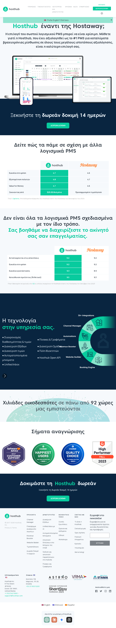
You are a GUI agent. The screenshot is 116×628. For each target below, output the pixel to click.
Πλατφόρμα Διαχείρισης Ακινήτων (31, 529)
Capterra (15, 198)
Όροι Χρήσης (80, 533)
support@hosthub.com (14, 596)
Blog (76, 7)
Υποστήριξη (79, 548)
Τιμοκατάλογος (44, 7)
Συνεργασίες (84, 7)
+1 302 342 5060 (11, 593)
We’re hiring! (79, 552)
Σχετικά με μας (80, 528)
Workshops (63, 539)
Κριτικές (78, 544)
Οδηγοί (61, 535)
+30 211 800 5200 (33, 586)
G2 (34, 284)
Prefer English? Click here (58, 20)
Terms (14, 528)
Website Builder (33, 542)
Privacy (7, 528)
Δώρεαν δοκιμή (102, 9)
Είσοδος (102, 5)
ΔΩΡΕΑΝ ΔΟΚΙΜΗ (58, 125)
